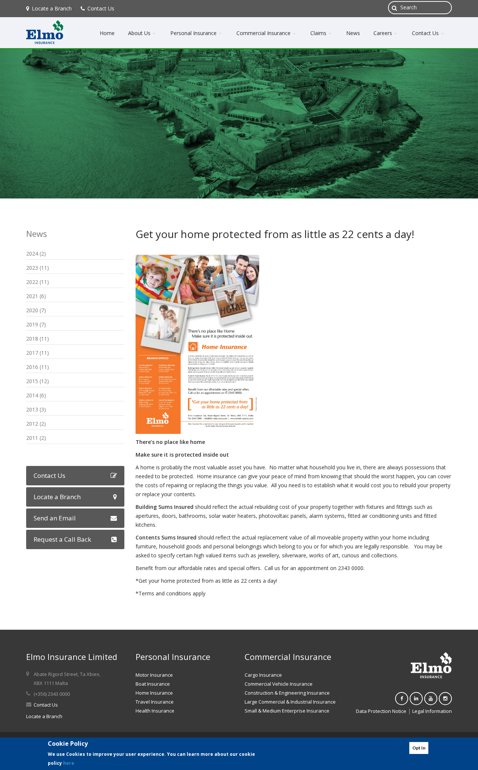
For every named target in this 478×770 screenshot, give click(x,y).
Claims (319, 33)
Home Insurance (154, 692)
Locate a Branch (52, 8)
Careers (383, 33)
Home (107, 33)
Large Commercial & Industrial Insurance (290, 701)
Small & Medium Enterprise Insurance (287, 710)
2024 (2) (36, 253)
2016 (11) (37, 366)
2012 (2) (36, 423)
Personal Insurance (194, 33)
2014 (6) (36, 395)
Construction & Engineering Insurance (287, 692)
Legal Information (432, 711)
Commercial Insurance (264, 33)
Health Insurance (155, 710)
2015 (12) (37, 381)
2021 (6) (36, 296)
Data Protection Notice (381, 711)
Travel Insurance (155, 701)
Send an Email (55, 518)
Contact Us (100, 8)
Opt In (418, 748)
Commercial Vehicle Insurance (279, 683)
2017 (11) (37, 352)
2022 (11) (37, 281)
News (353, 33)
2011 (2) (36, 437)
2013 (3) (36, 409)
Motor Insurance (154, 675)
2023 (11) (37, 267)
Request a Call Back (62, 539)
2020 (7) (36, 310)
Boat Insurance (153, 683)
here (68, 763)
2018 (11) (37, 338)
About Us (140, 33)
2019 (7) (36, 324)
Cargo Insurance (263, 675)
